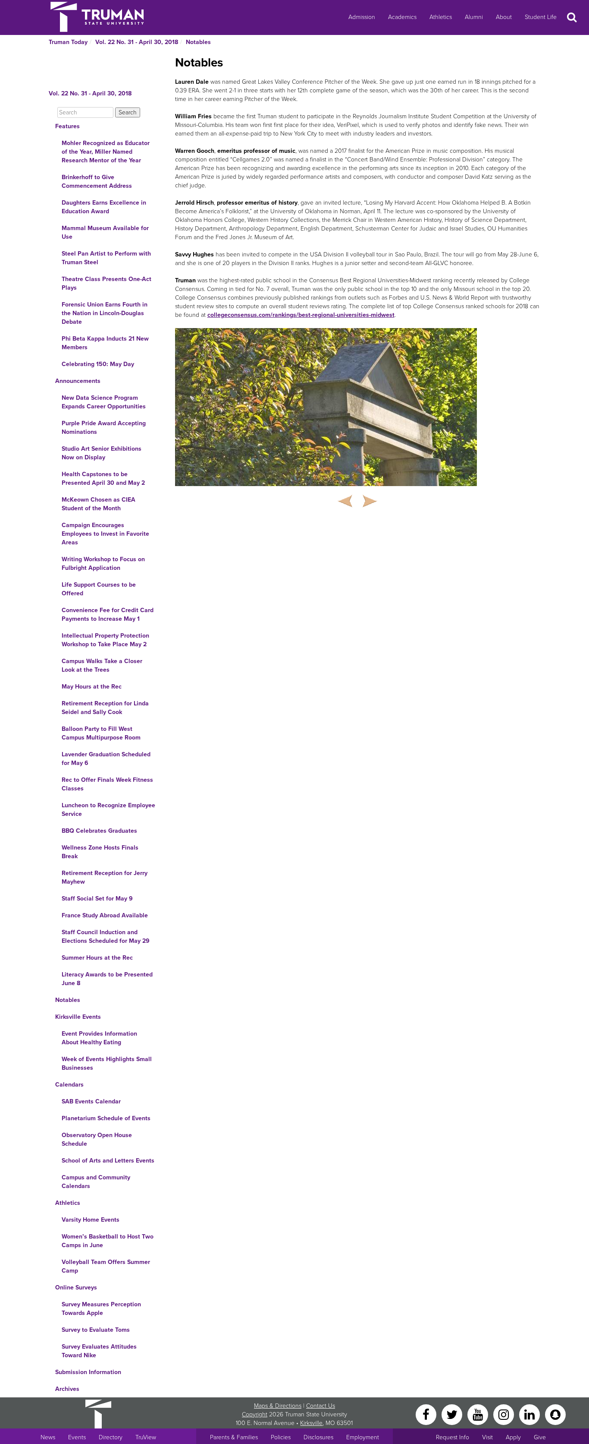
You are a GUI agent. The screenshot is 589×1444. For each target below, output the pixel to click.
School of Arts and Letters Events (108, 1160)
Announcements (77, 381)
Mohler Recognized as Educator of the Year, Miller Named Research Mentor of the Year (106, 151)
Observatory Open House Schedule (97, 1139)
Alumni (474, 17)
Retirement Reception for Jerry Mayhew (104, 877)
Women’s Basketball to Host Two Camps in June (108, 1241)
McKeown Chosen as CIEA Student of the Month (98, 504)
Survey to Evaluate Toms (96, 1329)
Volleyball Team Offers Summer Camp (106, 1266)
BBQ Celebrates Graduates (99, 830)
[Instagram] (504, 1414)
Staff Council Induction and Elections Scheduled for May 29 (106, 937)
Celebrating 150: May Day (98, 364)
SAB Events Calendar (91, 1101)
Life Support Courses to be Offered (99, 589)
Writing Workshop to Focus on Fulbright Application (103, 564)
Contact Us (320, 1405)
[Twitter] (453, 1414)
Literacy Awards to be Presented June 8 (107, 979)
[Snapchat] (555, 1414)
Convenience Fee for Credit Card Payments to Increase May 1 (108, 614)
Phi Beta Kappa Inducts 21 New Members (105, 343)
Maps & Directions (277, 1405)
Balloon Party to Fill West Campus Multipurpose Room (101, 733)
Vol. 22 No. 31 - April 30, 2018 (136, 42)
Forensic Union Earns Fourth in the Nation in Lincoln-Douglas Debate (104, 313)
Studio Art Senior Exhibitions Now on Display (101, 453)
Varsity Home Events (90, 1219)
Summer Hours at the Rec (97, 957)
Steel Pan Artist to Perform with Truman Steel (106, 258)
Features (67, 126)
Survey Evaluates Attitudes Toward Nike (99, 1351)
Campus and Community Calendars (96, 1182)
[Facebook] (427, 1414)
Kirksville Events (78, 1017)
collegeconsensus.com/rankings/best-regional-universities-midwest (301, 315)
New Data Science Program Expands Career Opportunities (104, 402)
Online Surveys (76, 1287)
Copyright (254, 1414)
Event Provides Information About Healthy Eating (99, 1038)
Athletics (440, 17)
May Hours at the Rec (92, 686)
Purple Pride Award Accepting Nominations (104, 428)
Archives (67, 1389)
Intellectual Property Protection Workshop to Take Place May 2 (105, 640)
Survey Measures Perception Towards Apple (101, 1309)
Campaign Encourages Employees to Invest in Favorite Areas (105, 533)
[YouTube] (479, 1414)
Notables (198, 42)
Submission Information (88, 1372)
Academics (402, 17)
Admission (361, 17)
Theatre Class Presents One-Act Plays (106, 283)
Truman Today (68, 42)
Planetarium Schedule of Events (106, 1118)
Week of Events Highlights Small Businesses (107, 1063)
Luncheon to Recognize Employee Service (108, 810)
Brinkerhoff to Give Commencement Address (97, 182)
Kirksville (311, 1423)
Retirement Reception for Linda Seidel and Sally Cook (105, 708)
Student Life (541, 17)
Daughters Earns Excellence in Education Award (104, 207)
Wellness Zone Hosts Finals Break (100, 852)
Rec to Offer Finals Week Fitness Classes (107, 784)
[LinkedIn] (530, 1414)
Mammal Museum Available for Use (105, 232)
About (504, 17)
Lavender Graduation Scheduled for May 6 (106, 759)
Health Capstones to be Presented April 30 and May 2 (103, 479)
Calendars (69, 1084)
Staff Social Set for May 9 (97, 898)
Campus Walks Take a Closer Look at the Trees (102, 665)
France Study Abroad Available (105, 915)
